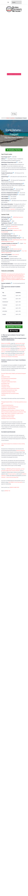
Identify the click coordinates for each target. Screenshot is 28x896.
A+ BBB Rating (8, 468)
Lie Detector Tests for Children (8, 415)
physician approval (17, 249)
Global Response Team (17, 239)
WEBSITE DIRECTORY (14, 487)
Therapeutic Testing (5, 386)
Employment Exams (5, 376)
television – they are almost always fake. (10, 477)
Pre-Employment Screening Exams (8, 378)
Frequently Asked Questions (7, 405)
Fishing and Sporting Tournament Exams (10, 393)
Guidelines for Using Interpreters (8, 408)
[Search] (8, 2)
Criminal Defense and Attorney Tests (9, 390)
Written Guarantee (16, 468)
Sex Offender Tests (5, 383)
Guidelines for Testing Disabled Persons (9, 406)
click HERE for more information (15, 482)
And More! (3, 395)
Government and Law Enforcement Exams (10, 388)
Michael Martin (14, 226)
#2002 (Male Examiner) (18, 217)
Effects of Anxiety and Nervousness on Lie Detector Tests (13, 411)
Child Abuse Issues (5, 385)
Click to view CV (15, 254)
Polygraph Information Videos (7, 416)
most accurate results (20, 343)
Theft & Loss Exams (5, 380)
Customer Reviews (16, 470)
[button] (13, 149)
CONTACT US (7, 490)
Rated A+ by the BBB (5, 343)
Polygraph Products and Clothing (8, 418)
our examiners (12, 209)
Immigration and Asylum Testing (8, 391)
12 (10, 247)
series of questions (20, 450)
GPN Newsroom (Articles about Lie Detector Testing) (12, 410)
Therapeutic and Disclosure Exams (8, 381)
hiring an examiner (12, 473)
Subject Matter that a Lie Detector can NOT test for (12, 413)
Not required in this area (13, 228)
